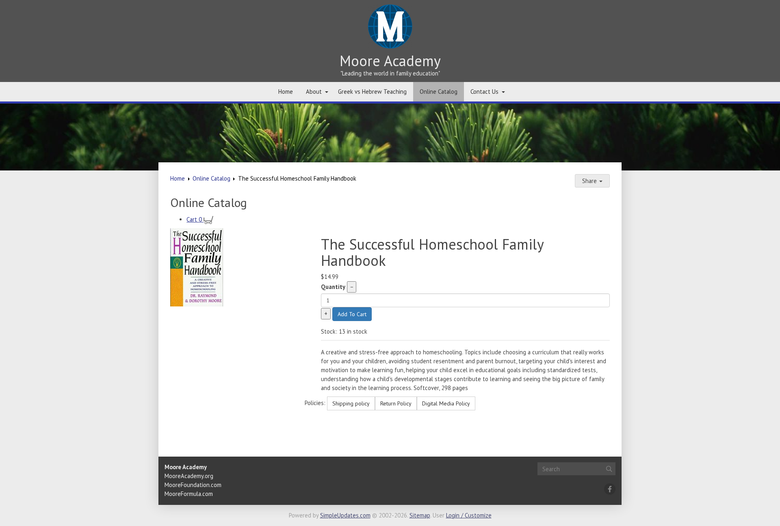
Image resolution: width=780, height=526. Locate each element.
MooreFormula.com (189, 494)
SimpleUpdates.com (345, 515)
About (314, 91)
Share (590, 181)
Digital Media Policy (446, 403)
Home (285, 91)
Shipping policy (351, 403)
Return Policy (396, 403)
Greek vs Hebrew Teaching (372, 91)
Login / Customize (469, 515)
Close (182, 437)
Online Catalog (438, 91)
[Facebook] (610, 489)
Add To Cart (352, 314)
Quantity (333, 287)
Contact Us (484, 91)
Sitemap (420, 515)
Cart (194, 219)
